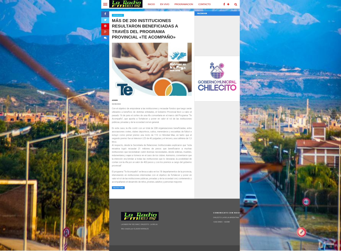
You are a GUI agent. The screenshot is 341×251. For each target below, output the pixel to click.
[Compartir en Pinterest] (105, 26)
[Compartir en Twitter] (105, 20)
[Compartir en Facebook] (105, 14)
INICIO (151, 4)
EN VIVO (164, 4)
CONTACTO (204, 4)
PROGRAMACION (183, 4)
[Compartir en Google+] (105, 32)
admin (115, 100)
